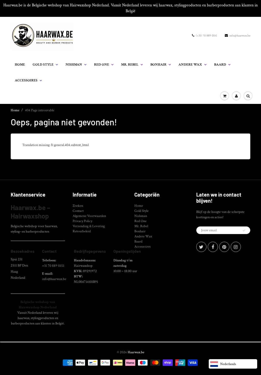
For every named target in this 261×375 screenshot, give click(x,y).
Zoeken (78, 205)
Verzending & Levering (89, 226)
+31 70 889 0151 (53, 265)
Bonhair (158, 64)
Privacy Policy (82, 221)
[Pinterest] (224, 247)
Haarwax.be (136, 352)
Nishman (74, 64)
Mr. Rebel (129, 64)
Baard (220, 64)
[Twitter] (201, 247)
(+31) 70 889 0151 (206, 36)
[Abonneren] (244, 230)
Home (20, 64)
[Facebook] (213, 247)
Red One (101, 64)
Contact (78, 211)
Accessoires (26, 80)
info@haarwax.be (239, 36)
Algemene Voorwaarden (89, 216)
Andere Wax (190, 64)
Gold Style (43, 64)
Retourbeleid (82, 231)
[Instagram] (236, 247)
